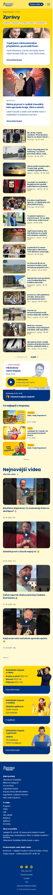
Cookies (27, 878)
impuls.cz (13, 739)
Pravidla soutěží (26, 874)
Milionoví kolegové (11, 783)
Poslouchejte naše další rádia (17, 847)
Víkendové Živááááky (12, 780)
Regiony (16, 23)
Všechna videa (9, 474)
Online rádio (35, 4)
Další (33, 357)
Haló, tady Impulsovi (11, 798)
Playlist (18, 385)
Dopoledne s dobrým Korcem (15, 795)
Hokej (31, 23)
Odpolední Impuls (10, 789)
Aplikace (6, 821)
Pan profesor (8, 786)
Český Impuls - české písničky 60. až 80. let (21, 854)
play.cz (17, 742)
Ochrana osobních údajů (26, 886)
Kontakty (7, 824)
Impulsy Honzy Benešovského (15, 792)
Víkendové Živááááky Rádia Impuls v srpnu (21, 840)
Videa (5, 809)
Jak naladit (7, 815)
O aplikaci (10, 719)
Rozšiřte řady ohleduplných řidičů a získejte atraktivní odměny (25, 836)
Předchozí (22, 357)
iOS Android (11, 712)
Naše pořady (9, 776)
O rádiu (6, 802)
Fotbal (24, 23)
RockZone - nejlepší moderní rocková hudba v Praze (25, 851)
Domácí (7, 23)
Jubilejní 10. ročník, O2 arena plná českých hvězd (23, 832)
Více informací (14, 60)
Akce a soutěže (10, 829)
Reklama (6, 818)
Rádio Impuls (8, 12)
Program (26, 385)
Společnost (41, 23)
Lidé (4, 812)
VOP (26, 882)
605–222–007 (26, 871)
